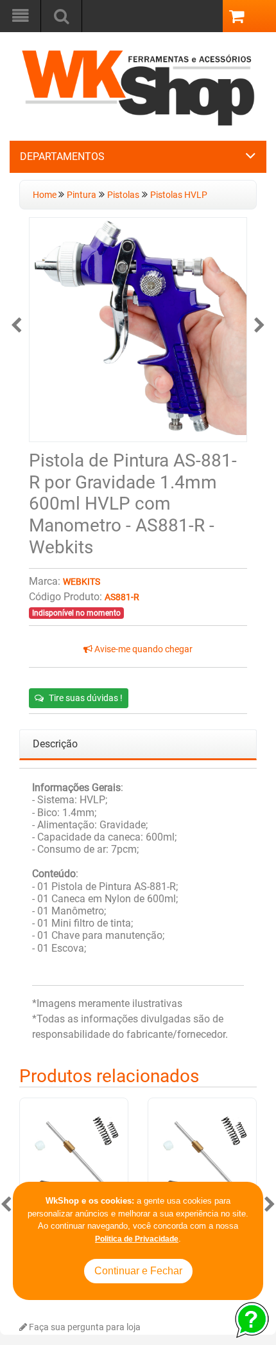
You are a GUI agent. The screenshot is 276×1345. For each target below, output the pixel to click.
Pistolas (123, 195)
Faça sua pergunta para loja (84, 1327)
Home (45, 195)
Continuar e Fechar (138, 1270)
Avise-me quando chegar (142, 649)
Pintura (81, 195)
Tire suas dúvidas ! (86, 698)
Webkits (81, 581)
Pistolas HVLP (178, 195)
